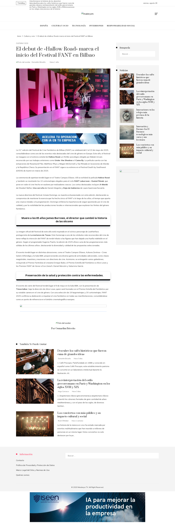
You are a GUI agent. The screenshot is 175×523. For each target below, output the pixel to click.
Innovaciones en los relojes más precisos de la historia (145, 114)
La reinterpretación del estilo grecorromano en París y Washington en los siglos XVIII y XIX (51, 6)
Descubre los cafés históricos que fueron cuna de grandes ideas (81, 352)
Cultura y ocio (22, 43)
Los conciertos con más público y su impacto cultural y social (79, 414)
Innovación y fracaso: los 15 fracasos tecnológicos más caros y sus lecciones (144, 133)
